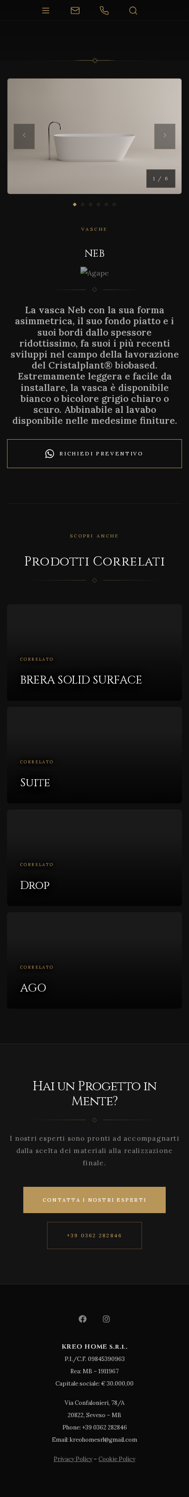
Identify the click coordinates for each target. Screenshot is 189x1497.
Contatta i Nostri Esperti (94, 1200)
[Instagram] (106, 1319)
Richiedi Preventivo (101, 453)
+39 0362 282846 (95, 1235)
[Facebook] (83, 1319)
